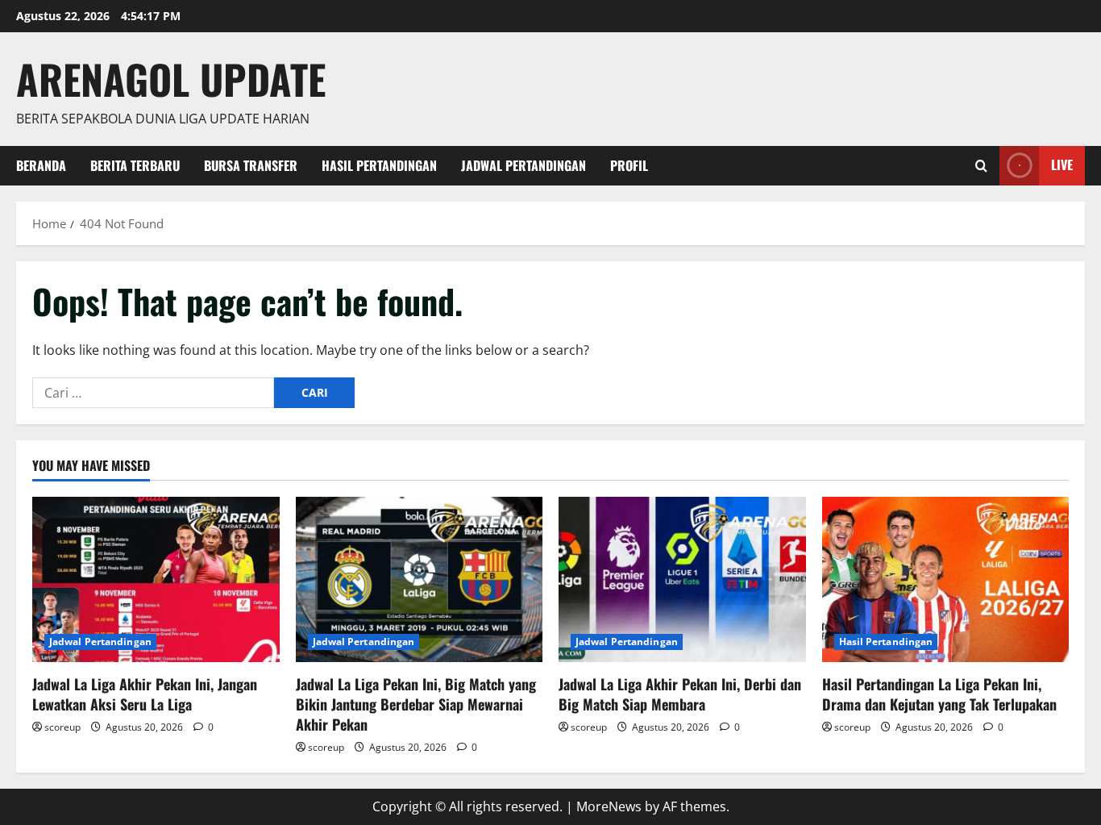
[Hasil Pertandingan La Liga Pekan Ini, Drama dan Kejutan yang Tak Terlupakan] (946, 579)
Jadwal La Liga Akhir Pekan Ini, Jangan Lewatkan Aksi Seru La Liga (144, 694)
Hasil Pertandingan (379, 165)
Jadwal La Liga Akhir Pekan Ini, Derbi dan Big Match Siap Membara (680, 694)
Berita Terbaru (135, 165)
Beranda (41, 165)
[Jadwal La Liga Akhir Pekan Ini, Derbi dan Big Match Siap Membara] (682, 579)
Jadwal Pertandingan (523, 165)
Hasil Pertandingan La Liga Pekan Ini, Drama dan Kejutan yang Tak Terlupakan (939, 694)
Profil (629, 165)
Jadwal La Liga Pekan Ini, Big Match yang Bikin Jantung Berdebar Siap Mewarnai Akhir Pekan (416, 704)
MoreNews (609, 806)
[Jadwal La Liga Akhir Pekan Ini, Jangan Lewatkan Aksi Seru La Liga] (156, 579)
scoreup (62, 727)
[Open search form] (981, 165)
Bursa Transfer (250, 165)
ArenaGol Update (171, 78)
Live (1062, 164)
